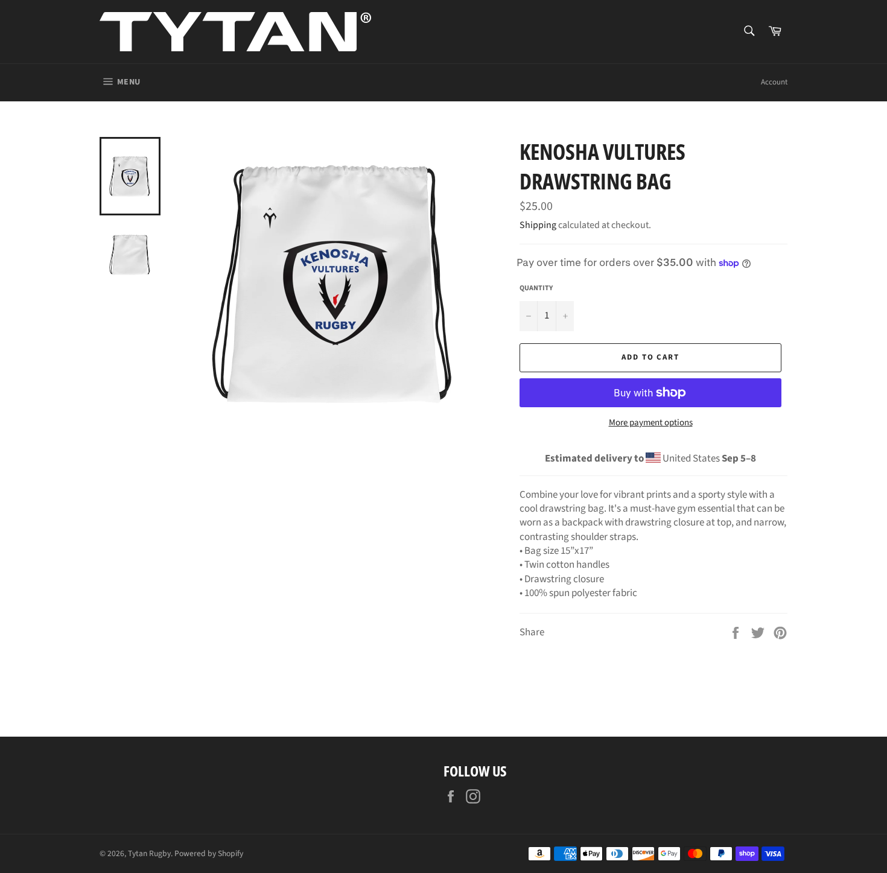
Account (774, 82)
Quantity (536, 288)
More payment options (651, 423)
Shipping (538, 225)
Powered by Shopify (208, 853)
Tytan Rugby (149, 853)
